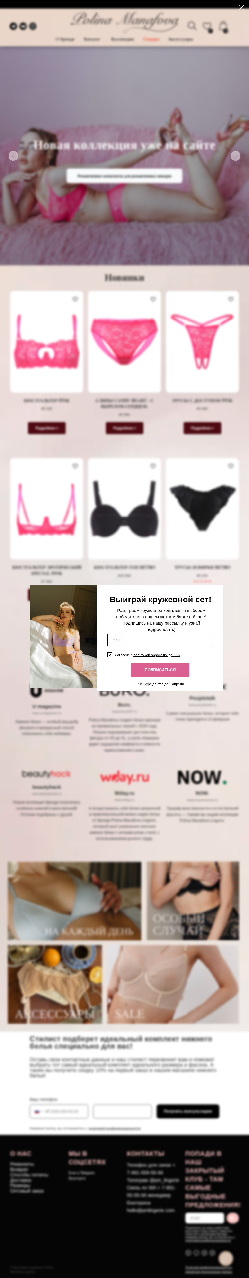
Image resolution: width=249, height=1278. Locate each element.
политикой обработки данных (156, 655)
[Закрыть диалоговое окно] (241, 7)
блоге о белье (191, 616)
